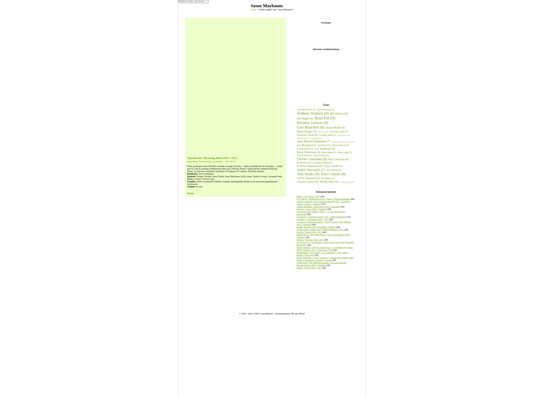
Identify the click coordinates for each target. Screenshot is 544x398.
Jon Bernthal (306, 145)
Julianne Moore (340, 145)
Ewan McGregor (339, 131)
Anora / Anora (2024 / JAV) (309, 268)
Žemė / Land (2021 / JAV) (308, 196)
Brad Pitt (325, 118)
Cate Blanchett (310, 127)
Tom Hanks (308, 174)
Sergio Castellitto (333, 166)
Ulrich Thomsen (308, 178)
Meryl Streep (329, 152)
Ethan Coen (323, 132)
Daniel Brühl (335, 127)
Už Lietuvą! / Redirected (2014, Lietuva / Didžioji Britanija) (323, 199)
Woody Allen (329, 181)
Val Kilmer (327, 178)
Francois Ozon (307, 134)
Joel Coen (350, 142)
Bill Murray (339, 113)
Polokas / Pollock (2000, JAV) (310, 240)
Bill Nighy (305, 118)
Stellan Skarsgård (311, 170)
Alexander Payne (306, 109)
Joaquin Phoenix (338, 142)
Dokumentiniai (205, 161)
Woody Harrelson (347, 182)
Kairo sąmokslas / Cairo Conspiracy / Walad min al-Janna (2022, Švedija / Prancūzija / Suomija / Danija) (325, 259)
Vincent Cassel (307, 181)
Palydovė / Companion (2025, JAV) (313, 219)
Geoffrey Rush (327, 135)
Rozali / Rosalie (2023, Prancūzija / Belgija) (316, 227)
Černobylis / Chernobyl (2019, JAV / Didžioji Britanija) (321, 217)
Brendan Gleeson (312, 123)
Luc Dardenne (325, 148)
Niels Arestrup (321, 155)
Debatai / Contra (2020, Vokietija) (312, 209)
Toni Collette (333, 174)
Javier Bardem (316, 138)
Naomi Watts (304, 155)
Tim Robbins (333, 170)
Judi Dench (323, 145)
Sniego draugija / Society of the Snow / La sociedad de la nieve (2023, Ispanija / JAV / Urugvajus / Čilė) (325, 248)
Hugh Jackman (303, 138)
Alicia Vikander (325, 109)
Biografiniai (192, 161)
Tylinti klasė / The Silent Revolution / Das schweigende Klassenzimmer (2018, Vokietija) (321, 264)
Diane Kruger (307, 131)
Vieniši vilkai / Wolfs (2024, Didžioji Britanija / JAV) (320, 229)
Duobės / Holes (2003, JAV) (309, 232)
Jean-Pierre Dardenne (313, 141)
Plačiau (190, 193)
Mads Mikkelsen (308, 152)
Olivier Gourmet (312, 159)
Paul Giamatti (338, 159)
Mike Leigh (344, 152)
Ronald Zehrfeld (323, 162)
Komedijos (218, 161)
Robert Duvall (305, 162)
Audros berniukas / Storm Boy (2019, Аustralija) (318, 207)
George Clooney (343, 135)
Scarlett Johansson (309, 165)
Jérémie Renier (305, 149)
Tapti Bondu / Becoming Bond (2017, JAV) (212, 158)
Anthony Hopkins (313, 113)
